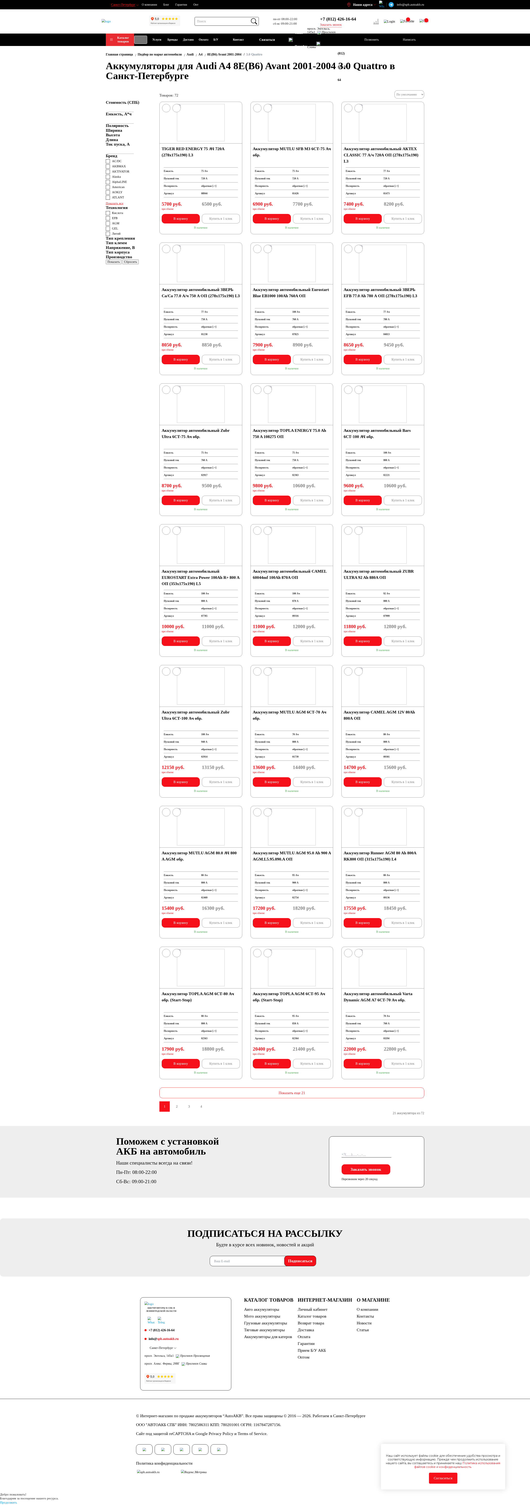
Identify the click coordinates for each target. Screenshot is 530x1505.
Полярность (117, 125)
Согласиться (443, 1478)
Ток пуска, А (118, 144)
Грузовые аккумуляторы (265, 1323)
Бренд (111, 155)
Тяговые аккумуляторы (264, 1330)
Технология (117, 207)
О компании (149, 4)
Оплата (304, 1336)
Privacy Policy (221, 1433)
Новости (364, 1323)
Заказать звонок (366, 1169)
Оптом (304, 1357)
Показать (113, 261)
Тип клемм (116, 242)
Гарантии (181, 4)
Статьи (363, 1330)
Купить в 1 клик (220, 218)
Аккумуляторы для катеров (268, 1336)
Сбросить (130, 261)
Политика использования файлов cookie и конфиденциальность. (457, 1465)
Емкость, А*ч (118, 114)
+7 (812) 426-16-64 (338, 19)
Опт (195, 4)
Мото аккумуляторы (262, 1316)
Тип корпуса (118, 252)
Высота (113, 135)
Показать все (114, 203)
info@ (164, 1339)
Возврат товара (311, 1323)
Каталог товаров (123, 39)
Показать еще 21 (292, 1093)
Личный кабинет (313, 1309)
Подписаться (300, 1261)
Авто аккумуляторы (261, 1309)
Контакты (365, 1316)
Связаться (267, 39)
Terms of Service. (252, 1433)
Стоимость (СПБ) (122, 102)
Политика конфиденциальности (164, 1463)
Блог (166, 4)
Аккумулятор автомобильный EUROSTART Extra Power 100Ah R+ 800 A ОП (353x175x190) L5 (200, 577)
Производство (119, 257)
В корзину (180, 218)
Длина (112, 139)
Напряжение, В (120, 247)
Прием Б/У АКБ (312, 1350)
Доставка (306, 1330)
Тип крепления (120, 238)
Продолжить (8, 1502)
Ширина (114, 130)
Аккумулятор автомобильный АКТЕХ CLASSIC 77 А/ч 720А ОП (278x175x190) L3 (381, 154)
